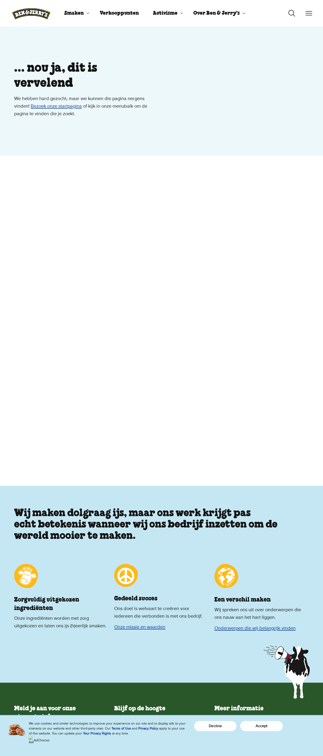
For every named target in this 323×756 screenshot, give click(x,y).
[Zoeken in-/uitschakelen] (291, 13)
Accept (262, 726)
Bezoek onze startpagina (56, 106)
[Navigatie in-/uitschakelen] (308, 13)
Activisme (165, 13)
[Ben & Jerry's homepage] (31, 13)
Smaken (74, 13)
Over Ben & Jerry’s (216, 13)
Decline (215, 726)
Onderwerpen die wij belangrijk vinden (255, 628)
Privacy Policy (148, 728)
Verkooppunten (119, 13)
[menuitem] (75, 13)
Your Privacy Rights (97, 733)
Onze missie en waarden (139, 627)
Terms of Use (121, 728)
